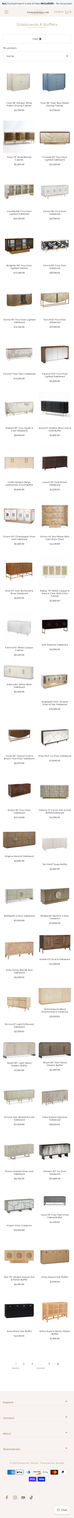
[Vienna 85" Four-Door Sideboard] (55, 245)
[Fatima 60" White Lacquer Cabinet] (19, 627)
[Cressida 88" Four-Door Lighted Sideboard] (19, 191)
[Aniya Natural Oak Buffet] (55, 1257)
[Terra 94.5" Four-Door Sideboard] (55, 299)
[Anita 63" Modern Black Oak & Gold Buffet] (55, 408)
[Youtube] (23, 1498)
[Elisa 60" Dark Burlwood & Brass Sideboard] (19, 570)
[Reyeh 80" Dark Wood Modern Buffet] (55, 1050)
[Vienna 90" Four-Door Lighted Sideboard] (19, 299)
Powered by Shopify (52, 1463)
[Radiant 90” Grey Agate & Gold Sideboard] (19, 408)
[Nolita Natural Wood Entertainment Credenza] (55, 996)
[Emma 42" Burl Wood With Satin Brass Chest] (55, 516)
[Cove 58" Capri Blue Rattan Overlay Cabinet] (55, 82)
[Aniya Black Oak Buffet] (19, 1311)
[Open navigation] (6, 12)
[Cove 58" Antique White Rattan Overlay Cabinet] (19, 82)
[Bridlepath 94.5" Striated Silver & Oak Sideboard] (55, 681)
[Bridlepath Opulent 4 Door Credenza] (55, 895)
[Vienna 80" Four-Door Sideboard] (55, 191)
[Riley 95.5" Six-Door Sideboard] (55, 735)
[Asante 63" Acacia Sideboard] (55, 944)
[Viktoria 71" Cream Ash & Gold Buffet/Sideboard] (55, 790)
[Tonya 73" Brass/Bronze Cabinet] (19, 137)
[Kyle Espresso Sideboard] (55, 626)
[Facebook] (7, 1498)
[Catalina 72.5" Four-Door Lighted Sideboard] (55, 354)
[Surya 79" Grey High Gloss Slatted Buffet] (55, 1200)
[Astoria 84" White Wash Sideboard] (19, 672)
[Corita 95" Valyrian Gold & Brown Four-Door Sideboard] (19, 735)
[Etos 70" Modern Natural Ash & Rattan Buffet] (19, 1257)
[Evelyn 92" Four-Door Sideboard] (19, 790)
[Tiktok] (31, 1498)
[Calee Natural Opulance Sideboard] (55, 1097)
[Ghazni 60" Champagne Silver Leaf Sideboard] (19, 516)
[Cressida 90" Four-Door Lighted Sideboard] (55, 137)
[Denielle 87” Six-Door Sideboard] (55, 1151)
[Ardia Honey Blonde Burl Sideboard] (19, 950)
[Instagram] (15, 1498)
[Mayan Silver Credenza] (19, 1205)
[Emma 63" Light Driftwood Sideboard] (19, 1004)
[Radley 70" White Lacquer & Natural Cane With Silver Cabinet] (55, 570)
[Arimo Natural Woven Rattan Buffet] (55, 1311)
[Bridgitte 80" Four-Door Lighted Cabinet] (19, 245)
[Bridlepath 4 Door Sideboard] (19, 895)
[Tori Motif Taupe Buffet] (55, 844)
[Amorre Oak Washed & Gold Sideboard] (19, 1097)
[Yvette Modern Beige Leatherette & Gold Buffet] (19, 462)
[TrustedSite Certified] (37, 1509)
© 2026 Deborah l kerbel (24, 1463)
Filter (35, 39)
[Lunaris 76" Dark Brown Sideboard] (55, 462)
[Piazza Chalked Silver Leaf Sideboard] (19, 1151)
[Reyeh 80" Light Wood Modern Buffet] (19, 1050)
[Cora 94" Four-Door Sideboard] (19, 354)
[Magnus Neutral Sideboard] (19, 840)
